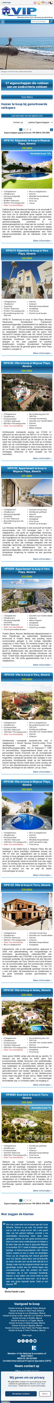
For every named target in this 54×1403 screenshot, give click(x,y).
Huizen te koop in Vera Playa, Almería (27, 1310)
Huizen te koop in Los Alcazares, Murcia (27, 1313)
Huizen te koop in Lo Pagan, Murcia (27, 1320)
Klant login (6, 2)
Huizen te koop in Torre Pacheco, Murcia (27, 1330)
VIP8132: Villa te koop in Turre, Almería (27, 885)
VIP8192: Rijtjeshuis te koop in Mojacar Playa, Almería (27, 142)
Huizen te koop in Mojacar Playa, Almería (27, 1308)
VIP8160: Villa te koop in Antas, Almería (26, 990)
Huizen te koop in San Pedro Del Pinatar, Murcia (27, 1328)
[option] (27, 170)
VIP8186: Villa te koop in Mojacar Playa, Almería (26, 365)
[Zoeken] (51, 21)
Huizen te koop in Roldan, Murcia (27, 1318)
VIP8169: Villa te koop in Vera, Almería (27, 674)
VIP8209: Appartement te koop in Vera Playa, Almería (27, 570)
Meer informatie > (42, 240)
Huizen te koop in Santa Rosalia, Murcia (27, 1323)
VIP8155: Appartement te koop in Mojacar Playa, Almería (27, 470)
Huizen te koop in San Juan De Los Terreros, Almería (27, 1315)
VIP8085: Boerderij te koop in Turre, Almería (27, 1096)
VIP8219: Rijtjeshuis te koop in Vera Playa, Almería (27, 252)
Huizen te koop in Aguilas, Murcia (27, 1325)
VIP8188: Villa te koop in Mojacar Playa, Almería (26, 783)
